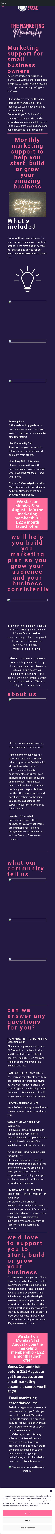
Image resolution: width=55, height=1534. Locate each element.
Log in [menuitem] (3, 3)
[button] (51, 1491)
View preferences (27, 1528)
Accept (27, 1513)
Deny (27, 1520)
